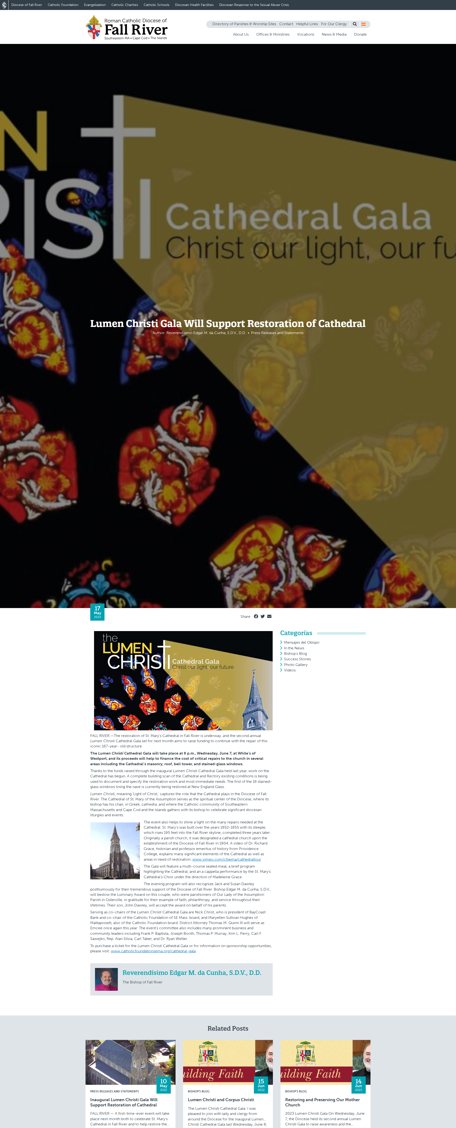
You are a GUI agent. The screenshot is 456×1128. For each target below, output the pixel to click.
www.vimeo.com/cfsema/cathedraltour (226, 859)
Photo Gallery (296, 664)
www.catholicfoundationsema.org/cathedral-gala (153, 951)
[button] (363, 24)
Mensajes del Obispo (301, 642)
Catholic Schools (156, 5)
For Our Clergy (334, 24)
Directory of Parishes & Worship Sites (244, 24)
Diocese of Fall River (26, 5)
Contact (286, 24)
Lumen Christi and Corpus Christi (221, 1099)
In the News (294, 648)
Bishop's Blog (295, 653)
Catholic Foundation (63, 5)
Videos (290, 670)
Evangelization (95, 5)
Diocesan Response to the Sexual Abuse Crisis (254, 5)
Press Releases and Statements (114, 1091)
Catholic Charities (124, 5)
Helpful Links (307, 24)
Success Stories (297, 659)
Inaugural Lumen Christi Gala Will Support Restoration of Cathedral (123, 1102)
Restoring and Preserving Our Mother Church (322, 1102)
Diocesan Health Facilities (194, 5)
